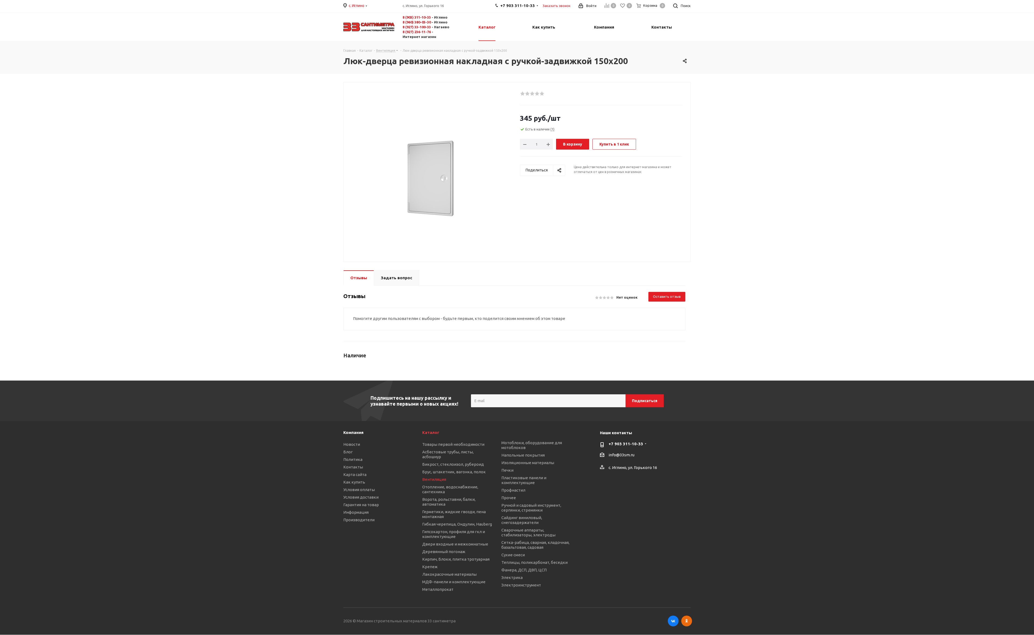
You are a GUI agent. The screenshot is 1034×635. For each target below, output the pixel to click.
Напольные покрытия (523, 455)
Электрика (512, 577)
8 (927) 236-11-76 (417, 32)
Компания (353, 432)
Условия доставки (361, 497)
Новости (351, 444)
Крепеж (430, 566)
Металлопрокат (437, 589)
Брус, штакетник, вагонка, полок (454, 472)
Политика (352, 459)
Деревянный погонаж (443, 551)
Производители (359, 519)
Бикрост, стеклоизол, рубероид (453, 464)
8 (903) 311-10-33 (417, 17)
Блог (348, 452)
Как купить (354, 482)
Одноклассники (686, 621)
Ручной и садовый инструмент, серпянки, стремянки (531, 507)
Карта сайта (354, 474)
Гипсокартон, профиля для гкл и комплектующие (453, 534)
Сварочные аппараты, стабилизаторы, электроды (528, 532)
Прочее (508, 497)
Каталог (430, 432)
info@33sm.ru (621, 455)
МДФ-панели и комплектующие (453, 581)
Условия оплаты (359, 489)
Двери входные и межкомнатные (455, 544)
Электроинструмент (521, 585)
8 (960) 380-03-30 (417, 22)
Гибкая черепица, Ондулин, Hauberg (457, 524)
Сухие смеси (513, 555)
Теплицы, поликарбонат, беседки (534, 562)
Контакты (353, 467)
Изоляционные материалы (527, 462)
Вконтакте (673, 621)
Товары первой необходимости (453, 444)
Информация (356, 512)
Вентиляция (434, 479)
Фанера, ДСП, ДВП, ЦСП (524, 570)
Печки (507, 470)
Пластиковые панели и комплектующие (523, 480)
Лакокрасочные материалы (449, 574)
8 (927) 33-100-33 (417, 27)
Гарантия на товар (361, 504)
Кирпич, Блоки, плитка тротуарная (456, 559)
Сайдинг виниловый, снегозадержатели (521, 520)
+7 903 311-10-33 (626, 443)
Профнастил (513, 490)
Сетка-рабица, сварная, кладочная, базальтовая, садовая (535, 545)
